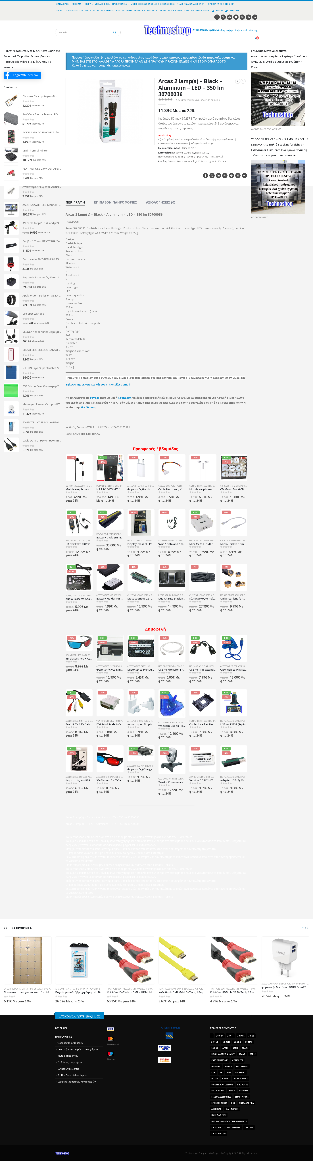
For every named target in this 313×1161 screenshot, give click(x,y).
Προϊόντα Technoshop (221, 4)
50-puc (214, 1048)
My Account (159, 10)
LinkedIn (218, 175)
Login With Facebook (25, 75)
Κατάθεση (125, 397)
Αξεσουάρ (214, 540)
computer (237, 1060)
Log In (219, 10)
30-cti (230, 1035)
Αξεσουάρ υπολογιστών (138, 595)
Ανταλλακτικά (246, 1103)
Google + (225, 175)
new (228, 1072)
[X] (223, 17)
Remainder (71, 655)
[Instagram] (242, 17)
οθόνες (249, 1127)
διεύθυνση (88, 407)
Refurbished (175, 10)
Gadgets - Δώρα (231, 486)
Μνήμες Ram (153, 666)
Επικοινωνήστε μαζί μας (80, 1016)
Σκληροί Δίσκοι (142, 10)
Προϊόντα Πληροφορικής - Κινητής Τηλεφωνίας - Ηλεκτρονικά (190, 156)
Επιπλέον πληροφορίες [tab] (115, 202)
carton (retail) (219, 1060)
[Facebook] (217, 17)
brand (242, 1054)
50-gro (237, 1042)
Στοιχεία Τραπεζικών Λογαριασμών (77, 1081)
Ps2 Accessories (242, 666)
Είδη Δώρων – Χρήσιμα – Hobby (73, 4)
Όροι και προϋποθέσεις (70, 1042)
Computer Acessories (77, 486)
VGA (98, 721)
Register (234, 10)
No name (204, 540)
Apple (88, 10)
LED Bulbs (189, 152)
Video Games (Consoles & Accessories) (153, 4)
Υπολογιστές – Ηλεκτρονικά (111, 4)
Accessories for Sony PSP (171, 540)
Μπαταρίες (101, 534)
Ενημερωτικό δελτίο (68, 1068)
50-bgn (226, 1042)
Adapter (193, 777)
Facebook (205, 175)
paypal (225, 1078)
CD (221, 486)
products (242, 1084)
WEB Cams (163, 779)
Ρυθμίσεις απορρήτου (70, 1062)
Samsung (244, 1090)
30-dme (241, 1035)
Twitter (212, 175)
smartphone (242, 1097)
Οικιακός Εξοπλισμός (68, 10)
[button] (149, 140)
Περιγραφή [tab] (75, 202)
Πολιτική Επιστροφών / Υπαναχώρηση (78, 1049)
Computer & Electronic (120, 777)
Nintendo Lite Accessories (154, 766)
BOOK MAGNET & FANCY (223, 1054)
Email (238, 175)
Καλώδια (89, 989)
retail (224, 161)
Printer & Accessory (222, 1084)
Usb (233, 1103)
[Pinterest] (229, 17)
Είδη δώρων (232, 1109)
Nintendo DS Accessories (123, 666)
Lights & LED (201, 152)
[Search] (114, 32)
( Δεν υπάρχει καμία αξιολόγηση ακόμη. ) (197, 99)
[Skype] (248, 17)
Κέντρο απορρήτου (68, 1055)
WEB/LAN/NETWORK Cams (180, 779)
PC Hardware (241, 1078)
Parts (143, 666)
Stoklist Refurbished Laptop (72, 1075)
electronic (242, 1066)
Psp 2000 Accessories (89, 777)
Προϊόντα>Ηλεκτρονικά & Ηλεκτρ (229, 1121)
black (245, 1048)
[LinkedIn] (254, 17)
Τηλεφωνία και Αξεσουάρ (190, 4)
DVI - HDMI (194, 540)
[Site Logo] (134, 22)
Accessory (101, 777)
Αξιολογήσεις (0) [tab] (160, 202)
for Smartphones (152, 540)
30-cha (219, 1035)
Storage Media (219, 1103)
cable (253, 1054)
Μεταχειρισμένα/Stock (197, 10)
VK (244, 175)
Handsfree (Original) (76, 540)
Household (177, 152)
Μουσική (127, 10)
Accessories (102, 666)
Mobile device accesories (233, 595)
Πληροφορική (218, 1115)
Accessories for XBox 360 (109, 595)
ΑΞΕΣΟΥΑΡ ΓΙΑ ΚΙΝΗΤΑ (137, 486)
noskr (214, 1078)
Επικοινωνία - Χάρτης (246, 30)
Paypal (94, 397)
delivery (215, 1066)
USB (160, 666)
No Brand (240, 1072)
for (213, 1072)
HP (221, 1072)
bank (235, 1048)
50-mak (172, 161)
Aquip (68, 595)
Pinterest (231, 175)
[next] (243, 81)
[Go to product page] (11, 100)
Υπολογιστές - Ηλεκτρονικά (225, 1127)
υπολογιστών (218, 1133)
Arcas (180, 161)
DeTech (228, 1066)
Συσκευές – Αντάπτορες (106, 10)
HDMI (57, 989)
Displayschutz (134, 540)
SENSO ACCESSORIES (221, 1097)
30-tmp (214, 1042)
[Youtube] (236, 17)
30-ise (251, 1035)
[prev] (237, 81)
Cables (161, 486)
